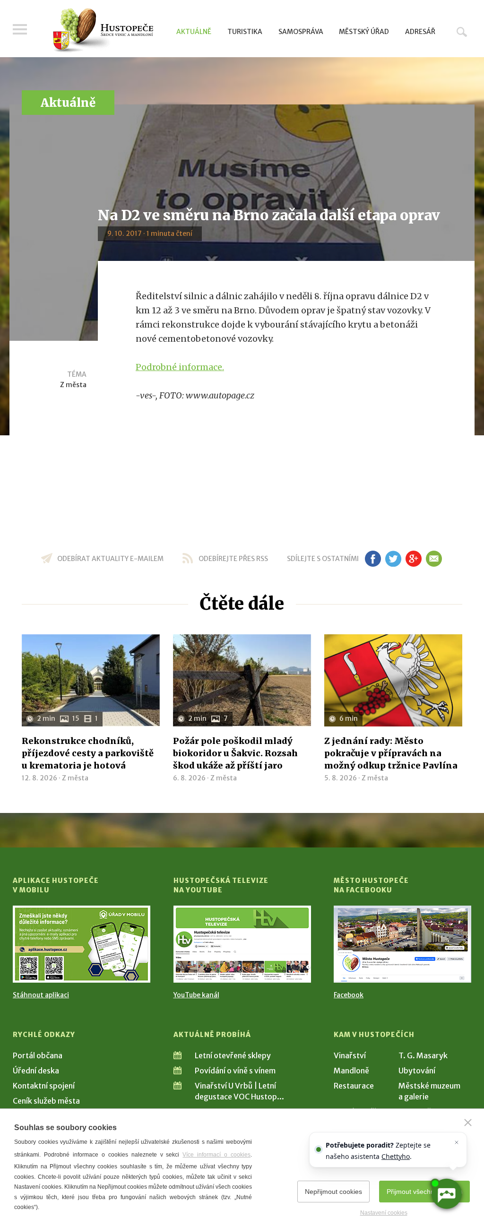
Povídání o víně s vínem (235, 1070)
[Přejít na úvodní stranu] (102, 30)
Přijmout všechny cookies (424, 1191)
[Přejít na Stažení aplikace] (81, 944)
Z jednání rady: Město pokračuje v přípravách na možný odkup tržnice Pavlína (391, 753)
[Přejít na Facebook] (402, 944)
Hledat (461, 31)
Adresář (420, 31)
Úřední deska (36, 1070)
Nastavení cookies (383, 1213)
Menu (20, 29)
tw (393, 558)
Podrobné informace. (180, 367)
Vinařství (350, 1055)
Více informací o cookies (216, 1154)
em (434, 558)
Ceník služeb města (46, 1101)
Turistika (244, 31)
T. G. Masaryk (423, 1055)
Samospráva (300, 31)
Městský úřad (364, 31)
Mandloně (351, 1070)
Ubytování (416, 1070)
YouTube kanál (196, 995)
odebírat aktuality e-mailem (110, 558)
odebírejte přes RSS (233, 558)
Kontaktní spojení (44, 1085)
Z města (73, 384)
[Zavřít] (468, 1123)
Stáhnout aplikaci (41, 995)
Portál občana (37, 1055)
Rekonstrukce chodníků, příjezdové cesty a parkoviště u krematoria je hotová (88, 753)
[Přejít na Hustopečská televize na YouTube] (242, 944)
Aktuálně (193, 31)
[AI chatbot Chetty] (446, 1194)
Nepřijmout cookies (333, 1191)
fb (373, 558)
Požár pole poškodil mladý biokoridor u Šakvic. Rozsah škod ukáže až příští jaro (235, 753)
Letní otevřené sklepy (233, 1055)
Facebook (348, 995)
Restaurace (354, 1085)
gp (413, 558)
